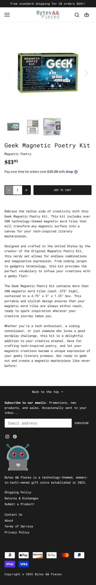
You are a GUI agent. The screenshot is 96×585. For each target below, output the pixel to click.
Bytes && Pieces (48, 574)
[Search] (77, 14)
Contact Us (13, 514)
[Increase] (26, 190)
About (8, 520)
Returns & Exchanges (21, 498)
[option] (48, 73)
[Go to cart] (86, 14)
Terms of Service (18, 526)
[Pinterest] (15, 436)
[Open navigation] (7, 14)
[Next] (86, 72)
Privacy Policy (16, 532)
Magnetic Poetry (17, 154)
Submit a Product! (19, 504)
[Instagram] (7, 436)
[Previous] (10, 72)
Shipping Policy (17, 492)
